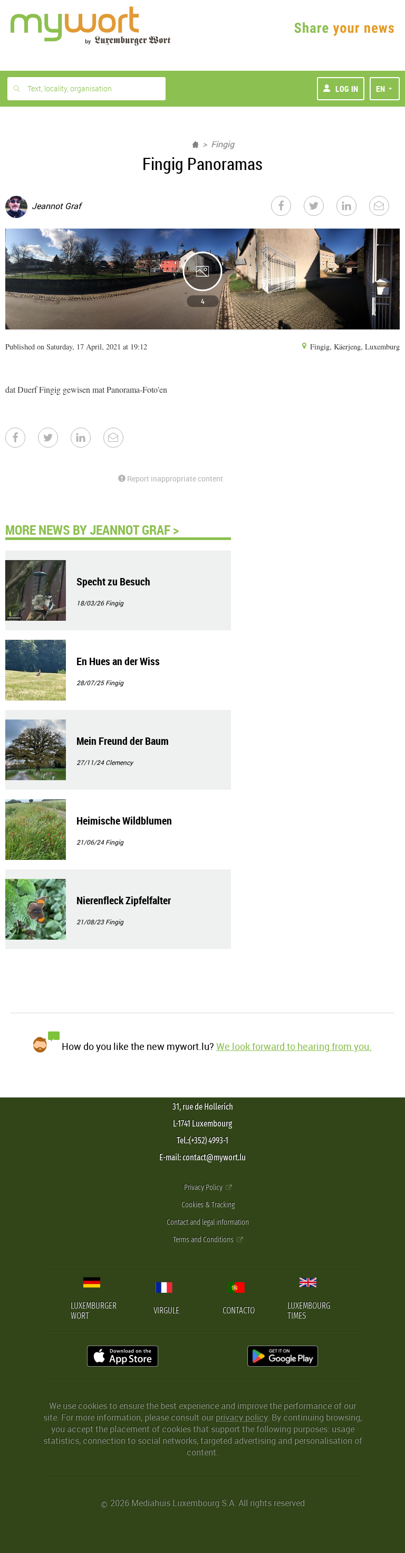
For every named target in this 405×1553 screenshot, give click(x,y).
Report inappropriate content (174, 479)
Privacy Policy (204, 1187)
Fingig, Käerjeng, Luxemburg (354, 347)
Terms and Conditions (204, 1239)
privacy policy (241, 1417)
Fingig (222, 144)
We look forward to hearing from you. (294, 1046)
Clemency (119, 762)
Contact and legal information (208, 1222)
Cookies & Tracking (208, 1204)
